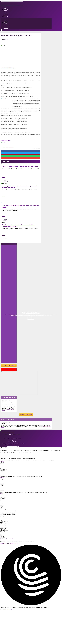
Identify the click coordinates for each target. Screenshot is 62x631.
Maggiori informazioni (31, 317)
